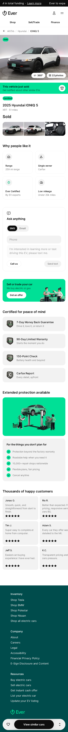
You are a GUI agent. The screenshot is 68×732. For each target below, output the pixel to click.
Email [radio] (22, 228)
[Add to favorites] (8, 724)
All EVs (10, 31)
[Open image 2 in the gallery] (34, 129)
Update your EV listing (24, 700)
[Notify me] (62, 88)
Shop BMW (17, 605)
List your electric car (23, 695)
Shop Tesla (17, 600)
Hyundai (22, 31)
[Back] (4, 31)
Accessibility (18, 653)
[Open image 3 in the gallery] (55, 129)
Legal (14, 647)
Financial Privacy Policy (25, 658)
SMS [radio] (12, 228)
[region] (34, 533)
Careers (15, 642)
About (14, 637)
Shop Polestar (19, 610)
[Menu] (62, 13)
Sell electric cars (21, 685)
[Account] (54, 13)
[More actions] (59, 724)
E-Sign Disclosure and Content (30, 663)
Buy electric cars (21, 680)
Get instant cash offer (24, 690)
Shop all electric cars (23, 620)
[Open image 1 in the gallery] (13, 129)
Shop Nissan (18, 615)
